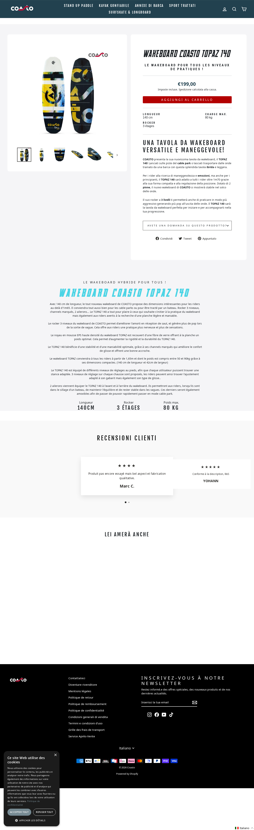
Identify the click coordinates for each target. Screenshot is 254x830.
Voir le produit (37, 644)
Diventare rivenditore (82, 684)
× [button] (55, 755)
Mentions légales (79, 691)
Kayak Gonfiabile (114, 6)
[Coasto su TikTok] (171, 714)
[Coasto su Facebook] (157, 714)
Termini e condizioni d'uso (85, 723)
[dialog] (32, 788)
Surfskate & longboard (130, 12)
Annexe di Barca (149, 6)
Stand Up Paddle (79, 6)
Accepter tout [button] (19, 812)
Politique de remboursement (87, 704)
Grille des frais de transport (86, 730)
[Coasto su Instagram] (149, 714)
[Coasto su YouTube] (164, 714)
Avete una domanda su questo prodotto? (187, 225)
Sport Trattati (182, 6)
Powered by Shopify (127, 773)
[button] (244, 828)
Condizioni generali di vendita (88, 717)
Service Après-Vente (81, 736)
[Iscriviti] (194, 702)
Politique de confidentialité (86, 710)
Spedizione (185, 89)
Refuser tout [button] (44, 812)
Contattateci (76, 678)
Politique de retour (80, 697)
